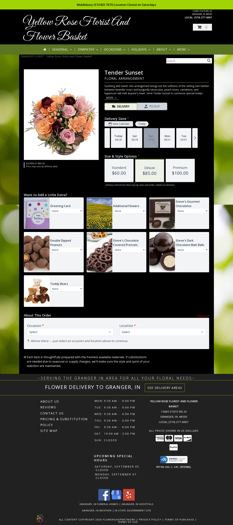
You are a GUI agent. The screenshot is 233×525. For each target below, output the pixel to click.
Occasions (113, 49)
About (162, 49)
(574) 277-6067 (203, 17)
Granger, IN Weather (97, 510)
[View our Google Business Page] (116, 499)
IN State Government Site (133, 510)
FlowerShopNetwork (119, 519)
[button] (202, 27)
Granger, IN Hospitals (137, 504)
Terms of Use (128, 522)
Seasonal (60, 49)
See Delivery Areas (164, 388)
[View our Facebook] (104, 499)
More (181, 49)
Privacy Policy (150, 519)
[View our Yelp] (129, 499)
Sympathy (86, 49)
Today (142, 124)
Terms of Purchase (179, 519)
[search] (209, 61)
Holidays (139, 49)
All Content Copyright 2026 (80, 519)
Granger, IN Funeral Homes (99, 504)
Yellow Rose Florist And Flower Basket (76, 29)
